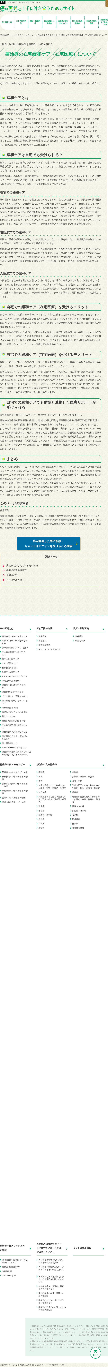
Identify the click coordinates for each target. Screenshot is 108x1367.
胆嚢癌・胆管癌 (45, 815)
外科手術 (79, 636)
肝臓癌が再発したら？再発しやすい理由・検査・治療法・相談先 (52, 799)
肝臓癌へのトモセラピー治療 (15, 772)
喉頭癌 (41, 772)
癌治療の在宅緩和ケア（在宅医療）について (15, 1261)
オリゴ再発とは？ (10, 663)
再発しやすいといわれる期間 (15, 712)
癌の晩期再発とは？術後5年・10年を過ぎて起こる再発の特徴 (16, 753)
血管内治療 (80, 640)
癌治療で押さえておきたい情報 (22, 565)
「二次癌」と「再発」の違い (15, 696)
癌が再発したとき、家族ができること (15, 737)
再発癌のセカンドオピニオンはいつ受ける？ (51, 1301)
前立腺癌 (42, 792)
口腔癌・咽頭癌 (79, 811)
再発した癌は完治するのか (14, 721)
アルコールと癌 (14, 579)
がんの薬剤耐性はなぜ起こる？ (14, 653)
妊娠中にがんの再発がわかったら (15, 641)
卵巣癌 (75, 823)
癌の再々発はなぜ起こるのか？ (14, 686)
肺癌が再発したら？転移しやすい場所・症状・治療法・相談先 (52, 786)
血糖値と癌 (12, 575)
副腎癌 (41, 828)
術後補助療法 (44, 645)
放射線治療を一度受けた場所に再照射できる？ (51, 1287)
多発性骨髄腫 (78, 828)
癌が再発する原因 (10, 707)
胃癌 (40, 781)
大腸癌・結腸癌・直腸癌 (83, 776)
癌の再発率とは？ (10, 743)
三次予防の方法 (44, 628)
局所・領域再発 (81, 628)
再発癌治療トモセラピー (12, 764)
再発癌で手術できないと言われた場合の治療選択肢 (51, 1261)
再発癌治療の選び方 (16, 570)
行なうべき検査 (9, 716)
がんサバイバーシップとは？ (15, 676)
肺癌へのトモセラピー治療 (14, 802)
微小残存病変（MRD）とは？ (15, 647)
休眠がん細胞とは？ (11, 672)
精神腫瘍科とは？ (10, 668)
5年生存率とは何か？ (11, 681)
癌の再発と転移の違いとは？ (15, 732)
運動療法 (42, 640)
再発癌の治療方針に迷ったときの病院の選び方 (52, 1308)
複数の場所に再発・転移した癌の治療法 (51, 1294)
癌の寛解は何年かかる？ (13, 692)
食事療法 (42, 636)
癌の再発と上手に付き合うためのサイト (24, 2)
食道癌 (75, 815)
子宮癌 (41, 811)
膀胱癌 (41, 819)
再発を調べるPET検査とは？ (14, 636)
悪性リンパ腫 (78, 806)
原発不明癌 (77, 781)
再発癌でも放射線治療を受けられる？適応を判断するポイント (51, 1279)
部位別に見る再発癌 (47, 764)
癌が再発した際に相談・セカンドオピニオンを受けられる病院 (48, 544)
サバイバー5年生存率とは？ (14, 747)
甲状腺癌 (76, 819)
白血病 (41, 823)
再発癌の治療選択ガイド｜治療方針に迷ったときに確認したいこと (49, 1248)
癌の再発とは (7, 628)
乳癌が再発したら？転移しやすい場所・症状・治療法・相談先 (86, 786)
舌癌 (40, 776)
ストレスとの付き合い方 (49, 649)
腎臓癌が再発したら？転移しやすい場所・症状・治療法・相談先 (86, 799)
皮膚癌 (41, 806)
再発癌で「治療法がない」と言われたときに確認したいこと (51, 1269)
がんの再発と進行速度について (15, 726)
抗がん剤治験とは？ (11, 659)
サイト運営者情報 (82, 1248)
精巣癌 (75, 772)
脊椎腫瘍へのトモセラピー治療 (15, 777)
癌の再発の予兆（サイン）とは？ (15, 701)
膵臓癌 (75, 792)
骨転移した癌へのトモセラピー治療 (15, 784)
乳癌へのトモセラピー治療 (14, 798)
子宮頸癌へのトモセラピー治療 (15, 791)
